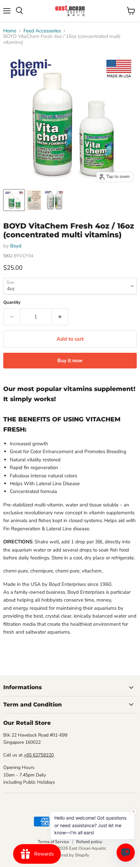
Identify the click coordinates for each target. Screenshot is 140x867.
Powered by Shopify (70, 855)
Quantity (12, 302)
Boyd (15, 246)
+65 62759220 (39, 755)
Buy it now (70, 360)
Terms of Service (53, 842)
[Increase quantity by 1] (60, 316)
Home (9, 31)
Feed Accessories (42, 31)
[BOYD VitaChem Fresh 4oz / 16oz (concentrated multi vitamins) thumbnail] (14, 200)
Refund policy (89, 842)
